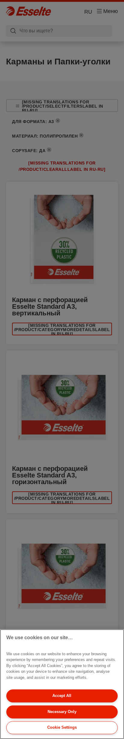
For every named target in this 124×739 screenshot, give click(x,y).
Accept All (61, 695)
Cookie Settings (62, 727)
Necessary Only (62, 711)
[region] (62, 684)
